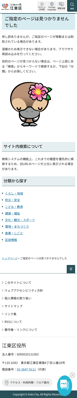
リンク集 (10, 314)
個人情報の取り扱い (17, 298)
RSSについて (13, 321)
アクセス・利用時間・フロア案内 (29, 382)
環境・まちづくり (17, 226)
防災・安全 (12, 200)
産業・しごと (14, 233)
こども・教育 (14, 206)
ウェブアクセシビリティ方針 (23, 290)
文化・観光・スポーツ (20, 220)
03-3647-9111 (26, 369)
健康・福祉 (12, 213)
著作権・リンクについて (20, 329)
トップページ (10, 258)
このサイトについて (17, 282)
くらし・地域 (14, 193)
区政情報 (11, 239)
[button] (51, 6)
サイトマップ (13, 306)
